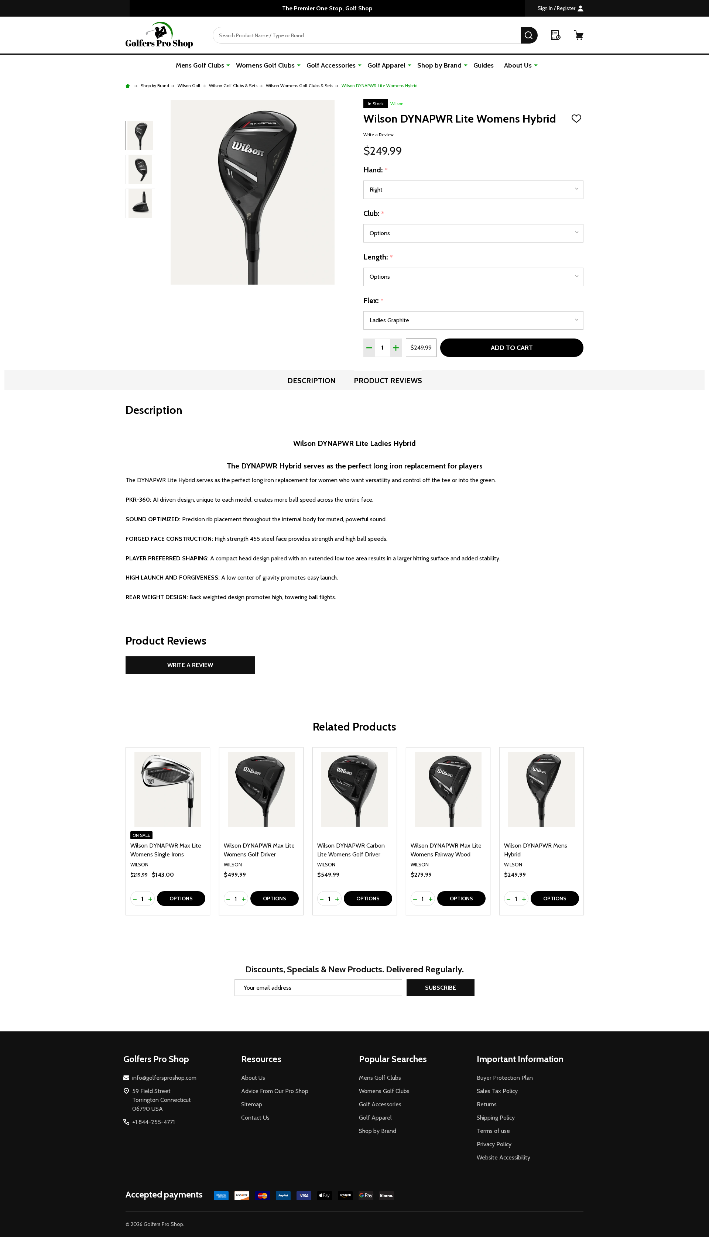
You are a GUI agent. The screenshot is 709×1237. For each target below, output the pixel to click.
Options (181, 898)
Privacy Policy (494, 1144)
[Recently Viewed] (556, 35)
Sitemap (251, 1104)
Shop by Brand (439, 65)
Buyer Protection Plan (505, 1077)
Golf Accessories (331, 65)
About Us (518, 65)
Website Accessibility (503, 1157)
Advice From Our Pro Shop (274, 1091)
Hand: (375, 170)
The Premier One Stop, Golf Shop (327, 8)
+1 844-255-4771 (153, 1122)
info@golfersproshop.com (164, 1077)
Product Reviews (388, 380)
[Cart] (578, 35)
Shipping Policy (496, 1117)
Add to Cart (512, 348)
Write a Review (378, 134)
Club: (374, 214)
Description (311, 380)
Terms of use (493, 1130)
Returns (487, 1104)
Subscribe (440, 987)
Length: (378, 257)
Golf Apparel (386, 65)
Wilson (397, 103)
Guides (483, 65)
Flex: (373, 301)
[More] (228, 65)
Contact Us (255, 1117)
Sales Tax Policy (497, 1091)
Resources (261, 1059)
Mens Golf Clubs (200, 65)
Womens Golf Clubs (265, 65)
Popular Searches (393, 1059)
